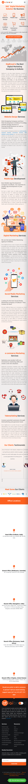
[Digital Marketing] (22, 15)
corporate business (6, 132)
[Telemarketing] (22, 23)
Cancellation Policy (14, 775)
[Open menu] (24, 2)
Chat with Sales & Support (18, 780)
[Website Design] (5, 15)
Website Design (5, 18)
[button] (2, 494)
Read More (8, 718)
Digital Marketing (22, 18)
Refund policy (13, 774)
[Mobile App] (14, 15)
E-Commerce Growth (13, 28)
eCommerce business (17, 132)
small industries (22, 131)
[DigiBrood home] (7, 2)
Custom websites (9, 134)
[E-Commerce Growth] (14, 23)
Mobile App (13, 18)
